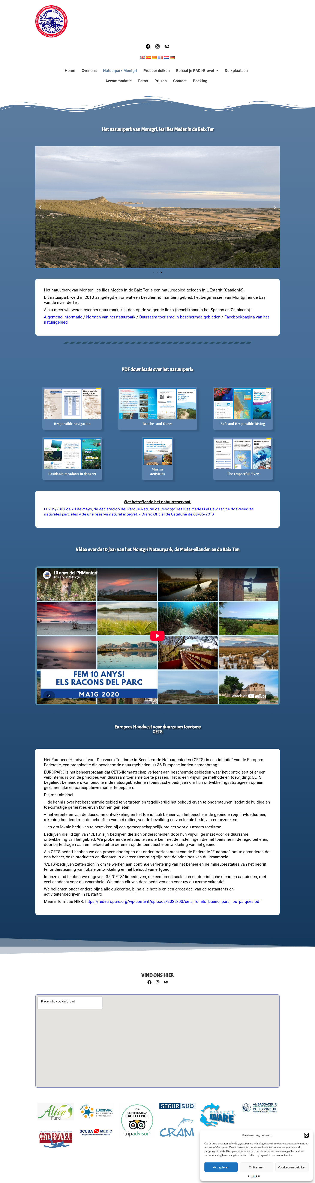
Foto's (143, 81)
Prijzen (160, 81)
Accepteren (221, 1167)
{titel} (254, 1176)
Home (70, 70)
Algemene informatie (63, 317)
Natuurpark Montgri (120, 70)
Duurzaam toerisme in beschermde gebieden (179, 317)
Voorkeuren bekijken (292, 1167)
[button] (306, 1135)
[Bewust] (218, 1117)
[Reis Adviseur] (137, 1123)
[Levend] (56, 1114)
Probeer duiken (156, 70)
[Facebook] (148, 46)
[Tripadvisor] (167, 46)
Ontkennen (256, 1167)
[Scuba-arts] (96, 1135)
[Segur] (177, 1108)
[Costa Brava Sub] (56, 1142)
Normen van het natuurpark (110, 317)
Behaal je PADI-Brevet (195, 70)
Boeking (200, 81)
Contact (180, 81)
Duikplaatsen (236, 70)
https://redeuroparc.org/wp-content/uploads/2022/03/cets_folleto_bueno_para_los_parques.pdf (173, 901)
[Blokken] (177, 1129)
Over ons (89, 70)
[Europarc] (96, 1113)
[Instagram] (157, 46)
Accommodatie (118, 81)
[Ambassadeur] (259, 1110)
